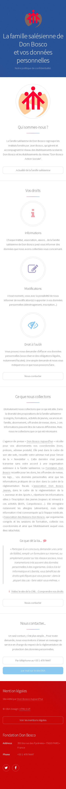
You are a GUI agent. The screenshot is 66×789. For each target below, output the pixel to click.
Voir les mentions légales (33, 720)
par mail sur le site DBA (33, 670)
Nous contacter (33, 376)
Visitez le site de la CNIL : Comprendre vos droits (37, 591)
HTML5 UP (24, 709)
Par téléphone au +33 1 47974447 (33, 660)
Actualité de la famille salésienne (33, 170)
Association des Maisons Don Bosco (24, 517)
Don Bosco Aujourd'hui (40, 441)
